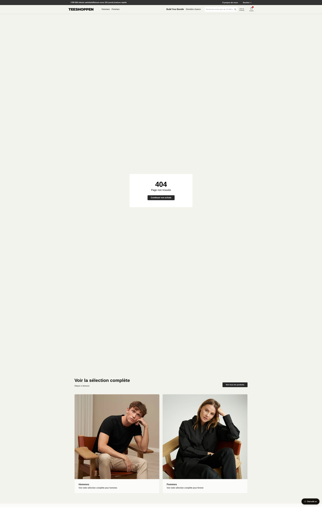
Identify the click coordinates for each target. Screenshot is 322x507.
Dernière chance (193, 9)
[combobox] (219, 9)
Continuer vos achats (161, 198)
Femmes (115, 9)
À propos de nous (230, 3)
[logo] (81, 9)
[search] (235, 9)
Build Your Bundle (175, 9)
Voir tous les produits (235, 385)
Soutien (246, 3)
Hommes (106, 9)
